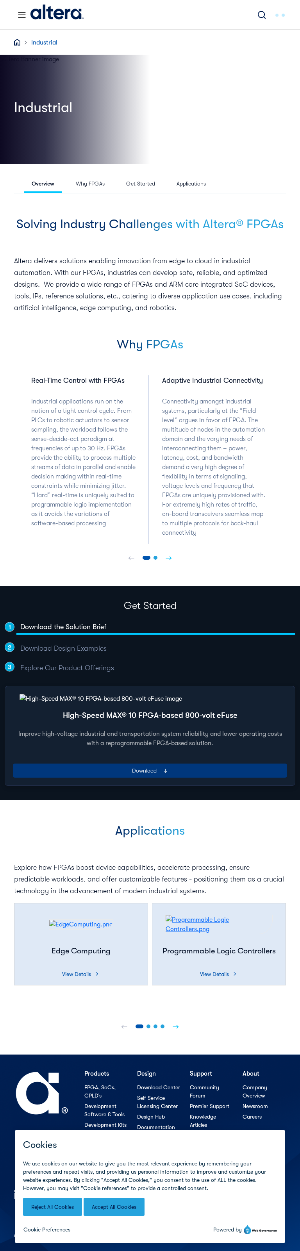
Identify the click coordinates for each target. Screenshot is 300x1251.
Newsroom (255, 1106)
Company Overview (255, 1091)
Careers (252, 1117)
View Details (80, 974)
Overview (43, 183)
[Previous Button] (131, 557)
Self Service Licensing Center (157, 1102)
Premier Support (209, 1106)
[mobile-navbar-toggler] (22, 15)
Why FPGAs (90, 183)
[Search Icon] (261, 15)
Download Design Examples (63, 648)
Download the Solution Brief (63, 627)
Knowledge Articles (203, 1121)
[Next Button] (168, 557)
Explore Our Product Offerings (67, 668)
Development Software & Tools (104, 1110)
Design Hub (151, 1117)
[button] (146, 557)
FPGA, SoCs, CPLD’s (100, 1091)
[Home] (57, 14)
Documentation (156, 1127)
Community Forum (204, 1091)
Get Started (140, 183)
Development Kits (105, 1125)
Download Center (158, 1087)
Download (150, 770)
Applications (191, 183)
